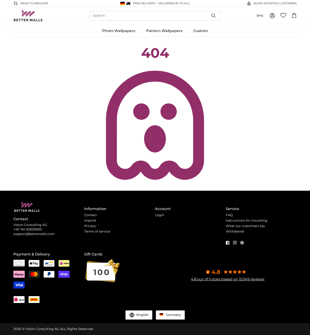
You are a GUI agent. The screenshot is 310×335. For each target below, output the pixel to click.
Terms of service (97, 231)
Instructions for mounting (246, 220)
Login (159, 215)
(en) (260, 15)
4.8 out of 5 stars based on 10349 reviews (227, 279)
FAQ (229, 215)
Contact (90, 215)
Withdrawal (235, 231)
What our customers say (245, 226)
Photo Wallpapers (118, 31)
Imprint (90, 220)
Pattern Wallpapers (164, 31)
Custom (200, 31)
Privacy (90, 226)
